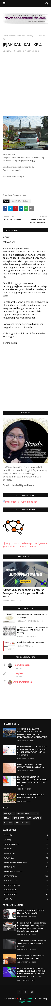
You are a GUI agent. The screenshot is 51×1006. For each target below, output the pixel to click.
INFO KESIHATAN (23, 813)
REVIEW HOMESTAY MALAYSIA (26, 862)
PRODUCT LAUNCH (26, 844)
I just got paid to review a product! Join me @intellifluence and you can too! (25, 545)
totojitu (18, 673)
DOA (36, 813)
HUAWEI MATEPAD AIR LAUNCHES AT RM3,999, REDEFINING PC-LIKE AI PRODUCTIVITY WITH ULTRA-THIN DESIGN (32, 750)
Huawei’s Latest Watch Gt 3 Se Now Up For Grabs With (30, 911)
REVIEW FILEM (26, 858)
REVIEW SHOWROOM (26, 885)
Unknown (7, 51)
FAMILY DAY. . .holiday (24, 36)
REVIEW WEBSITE (26, 894)
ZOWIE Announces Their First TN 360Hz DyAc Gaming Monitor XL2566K (31, 943)
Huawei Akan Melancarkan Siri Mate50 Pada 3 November (31, 957)
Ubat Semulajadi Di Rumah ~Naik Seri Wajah (32, 616)
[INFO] (25, 574)
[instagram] (32, 992)
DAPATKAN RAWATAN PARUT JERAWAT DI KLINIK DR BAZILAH (31, 765)
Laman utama (8, 36)
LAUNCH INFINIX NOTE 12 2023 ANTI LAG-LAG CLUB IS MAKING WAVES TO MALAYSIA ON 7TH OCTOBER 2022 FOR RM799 (31, 972)
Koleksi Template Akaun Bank (30, 642)
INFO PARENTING (34, 818)
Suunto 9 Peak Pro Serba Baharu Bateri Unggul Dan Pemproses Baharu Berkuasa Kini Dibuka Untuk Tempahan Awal (31, 927)
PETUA (6, 818)
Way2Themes (27, 998)
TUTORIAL (26, 899)
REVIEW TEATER (26, 890)
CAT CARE (8, 822)
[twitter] (25, 992)
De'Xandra (26, 835)
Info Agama (8, 813)
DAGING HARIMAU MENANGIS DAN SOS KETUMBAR (30, 796)
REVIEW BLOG (26, 853)
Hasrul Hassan (21, 664)
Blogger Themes (25, 1001)
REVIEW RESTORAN (26, 880)
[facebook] (19, 992)
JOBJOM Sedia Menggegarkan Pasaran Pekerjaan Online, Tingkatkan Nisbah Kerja (23, 593)
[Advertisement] (25, 83)
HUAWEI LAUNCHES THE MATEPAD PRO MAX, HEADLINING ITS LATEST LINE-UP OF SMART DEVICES (32, 781)
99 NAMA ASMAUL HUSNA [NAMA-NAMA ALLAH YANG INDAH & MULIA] (32, 630)
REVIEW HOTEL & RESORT (26, 871)
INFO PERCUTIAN (22, 822)
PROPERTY (26, 849)
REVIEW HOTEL (26, 867)
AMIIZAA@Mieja (22, 681)
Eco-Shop (26, 840)
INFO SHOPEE (18, 818)
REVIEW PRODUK (26, 876)
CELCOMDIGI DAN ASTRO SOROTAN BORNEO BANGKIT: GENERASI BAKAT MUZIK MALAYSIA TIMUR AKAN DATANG (32, 733)
